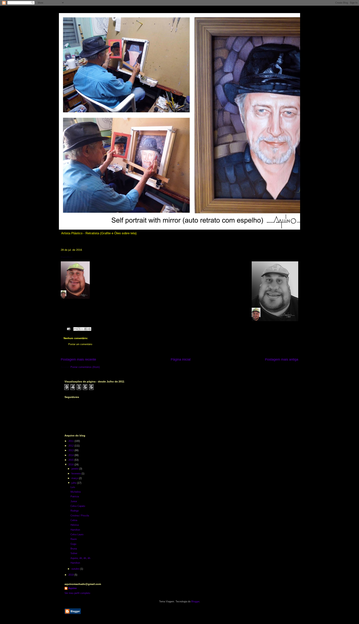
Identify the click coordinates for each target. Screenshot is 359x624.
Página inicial (181, 359)
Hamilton (75, 529)
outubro (75, 568)
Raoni (73, 539)
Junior (73, 501)
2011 (71, 441)
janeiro (75, 468)
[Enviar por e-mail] (75, 329)
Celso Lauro (76, 534)
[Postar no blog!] (79, 329)
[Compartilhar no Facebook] (86, 329)
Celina (73, 520)
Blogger (195, 601)
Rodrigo (74, 510)
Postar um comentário (80, 344)
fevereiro (76, 473)
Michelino (75, 491)
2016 (71, 464)
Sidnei (73, 553)
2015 (71, 459)
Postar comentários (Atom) (85, 367)
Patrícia (74, 496)
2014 (71, 455)
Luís (72, 487)
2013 (71, 450)
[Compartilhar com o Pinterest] (89, 329)
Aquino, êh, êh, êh (80, 558)
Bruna (73, 548)
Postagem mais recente (78, 359)
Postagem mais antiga (281, 359)
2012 (71, 445)
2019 (71, 574)
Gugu (73, 544)
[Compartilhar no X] (82, 329)
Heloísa (74, 524)
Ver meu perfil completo (77, 593)
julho (74, 482)
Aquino (72, 588)
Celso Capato (77, 506)
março (75, 478)
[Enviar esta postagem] (68, 328)
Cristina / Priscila (79, 515)
